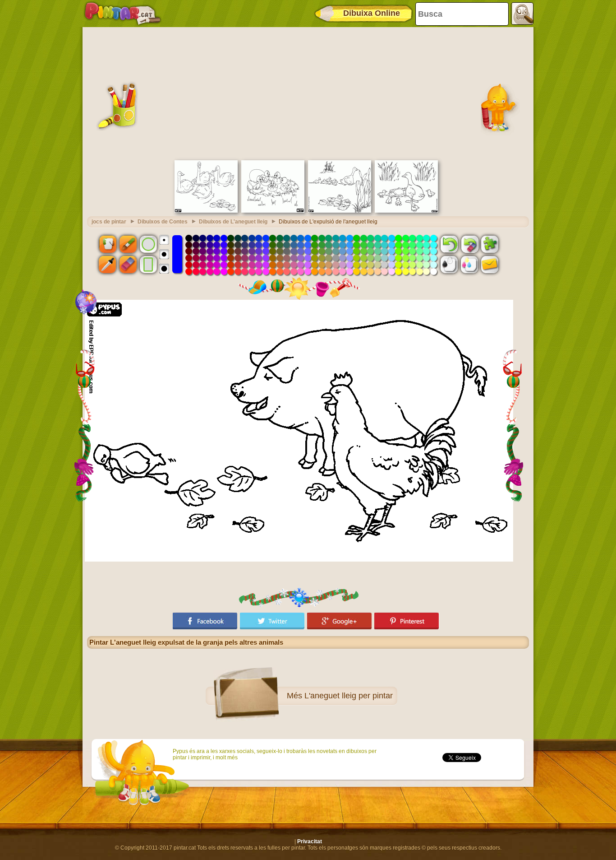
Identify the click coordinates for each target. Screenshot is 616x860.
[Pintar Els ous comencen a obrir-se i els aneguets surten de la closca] (272, 211)
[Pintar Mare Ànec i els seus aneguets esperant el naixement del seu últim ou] (406, 211)
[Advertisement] (308, 92)
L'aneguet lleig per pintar (348, 695)
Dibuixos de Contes (163, 221)
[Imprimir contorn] (449, 264)
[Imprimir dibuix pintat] (469, 264)
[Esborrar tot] (469, 243)
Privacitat (309, 841)
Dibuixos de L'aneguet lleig (233, 221)
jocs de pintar (109, 221)
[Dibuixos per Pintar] (123, 13)
